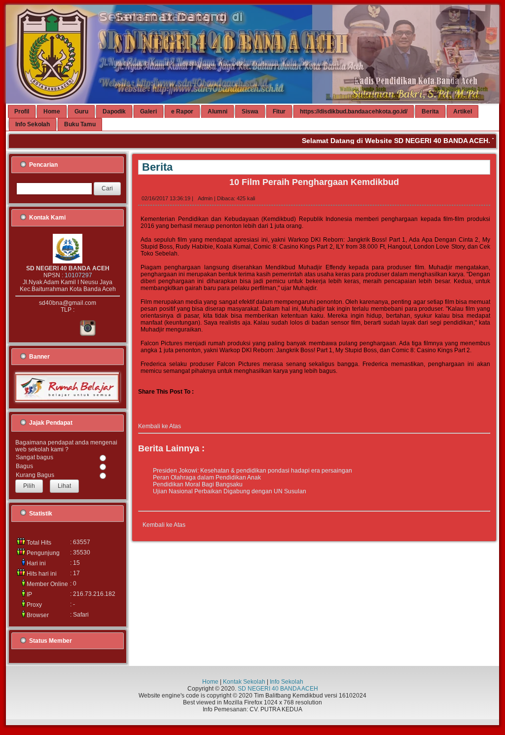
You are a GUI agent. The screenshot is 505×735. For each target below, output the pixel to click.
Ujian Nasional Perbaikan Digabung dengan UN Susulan (229, 491)
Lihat (64, 485)
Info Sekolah (286, 681)
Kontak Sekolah (244, 681)
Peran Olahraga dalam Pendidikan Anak (207, 477)
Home (210, 681)
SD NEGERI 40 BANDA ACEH (278, 688)
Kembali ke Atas (159, 426)
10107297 (78, 275)
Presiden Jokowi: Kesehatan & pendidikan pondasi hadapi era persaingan (252, 470)
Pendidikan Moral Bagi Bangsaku (198, 484)
